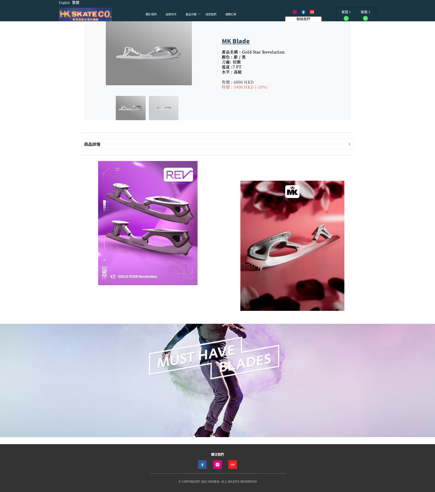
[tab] (217, 144)
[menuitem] (151, 14)
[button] (217, 144)
